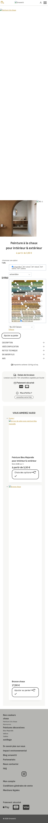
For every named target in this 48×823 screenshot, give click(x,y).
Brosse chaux (18, 681)
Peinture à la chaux (10, 722)
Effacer (11, 329)
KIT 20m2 (35, 267)
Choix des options (22, 472)
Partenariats (9, 759)
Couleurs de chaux (5, 277)
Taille (4, 263)
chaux (6, 718)
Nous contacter (10, 764)
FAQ (5, 768)
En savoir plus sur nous (14, 746)
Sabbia (5, 736)
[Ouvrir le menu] (45, 2)
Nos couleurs (9, 715)
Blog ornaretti (10, 755)
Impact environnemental (15, 750)
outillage (7, 739)
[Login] (41, 3)
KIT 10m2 (26, 267)
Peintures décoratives (14, 727)
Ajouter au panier (11, 335)
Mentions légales (11, 790)
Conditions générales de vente (18, 785)
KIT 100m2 (22, 268)
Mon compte (9, 781)
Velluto (5, 734)
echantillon (17, 267)
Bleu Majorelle (8, 731)
